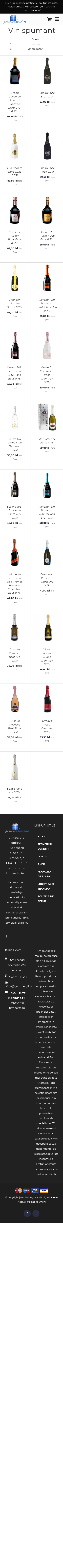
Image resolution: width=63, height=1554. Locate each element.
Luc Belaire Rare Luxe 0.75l (14, 171)
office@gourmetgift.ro (17, 986)
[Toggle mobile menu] (57, 19)
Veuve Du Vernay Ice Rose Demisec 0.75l (47, 375)
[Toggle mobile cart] (49, 19)
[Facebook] (6, 936)
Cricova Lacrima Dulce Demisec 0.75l (47, 657)
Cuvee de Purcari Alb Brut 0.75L (47, 236)
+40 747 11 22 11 (18, 976)
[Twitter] (11, 936)
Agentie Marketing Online (32, 1201)
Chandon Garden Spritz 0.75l (14, 303)
